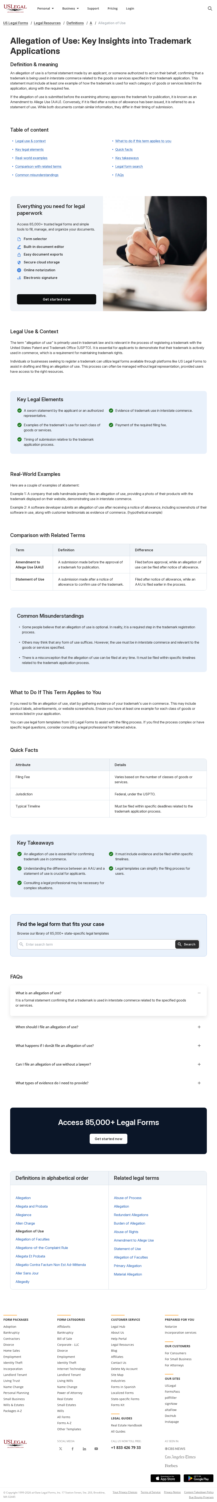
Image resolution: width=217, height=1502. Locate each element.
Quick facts (124, 149)
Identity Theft (12, 1363)
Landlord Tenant (15, 1375)
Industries (118, 1381)
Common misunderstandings (36, 175)
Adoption (9, 1327)
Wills (60, 1411)
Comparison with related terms (38, 166)
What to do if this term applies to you (143, 141)
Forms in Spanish (123, 1387)
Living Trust (11, 1381)
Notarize (171, 1327)
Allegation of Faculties (32, 1239)
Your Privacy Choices (125, 1492)
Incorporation (13, 1369)
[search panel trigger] (210, 8)
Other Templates (69, 1429)
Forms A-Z (64, 1423)
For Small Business (178, 1359)
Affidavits (63, 1327)
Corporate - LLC (68, 1345)
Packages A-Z (12, 1411)
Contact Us (118, 1363)
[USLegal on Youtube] (96, 1448)
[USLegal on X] (60, 1448)
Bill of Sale (64, 1339)
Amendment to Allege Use (134, 1240)
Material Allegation (128, 1274)
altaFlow (171, 1410)
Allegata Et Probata (30, 1256)
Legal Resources (122, 1345)
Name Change (13, 1387)
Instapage (172, 1422)
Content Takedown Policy (199, 1492)
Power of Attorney (69, 1393)
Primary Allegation (128, 1266)
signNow (171, 1404)
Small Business (14, 1399)
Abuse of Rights (126, 1232)
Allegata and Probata (31, 1206)
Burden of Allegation (129, 1223)
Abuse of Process (128, 1198)
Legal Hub (118, 1327)
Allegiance (23, 1215)
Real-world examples (31, 158)
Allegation (23, 1198)
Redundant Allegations (131, 1215)
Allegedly (22, 1282)
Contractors (11, 1339)
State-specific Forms (125, 1399)
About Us (117, 1332)
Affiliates (117, 1357)
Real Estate (65, 1399)
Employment (12, 1357)
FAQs (119, 175)
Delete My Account (124, 1369)
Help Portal (119, 1339)
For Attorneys (174, 1365)
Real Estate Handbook (126, 1425)
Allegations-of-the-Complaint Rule (41, 1248)
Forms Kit (117, 1405)
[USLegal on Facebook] (72, 1448)
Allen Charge (25, 1223)
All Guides (118, 1431)
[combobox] (108, 944)
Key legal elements (29, 149)
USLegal (170, 1386)
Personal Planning (16, 1393)
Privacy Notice (172, 1492)
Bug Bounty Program (201, 1497)
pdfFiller (171, 1398)
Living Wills (65, 1381)
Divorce (8, 1345)
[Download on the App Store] (165, 1478)
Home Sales (11, 1351)
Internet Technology (71, 1369)
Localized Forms (122, 1393)
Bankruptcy (11, 1332)
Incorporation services (180, 1332)
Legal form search (129, 166)
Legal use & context (30, 141)
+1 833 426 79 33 (126, 1447)
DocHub (170, 1416)
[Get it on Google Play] (199, 1478)
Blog (114, 1351)
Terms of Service (151, 1492)
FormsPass (172, 1391)
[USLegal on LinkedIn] (84, 1448)
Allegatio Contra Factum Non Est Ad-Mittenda (50, 1265)
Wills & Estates (13, 1405)
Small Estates (66, 1405)
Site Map (117, 1375)
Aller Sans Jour (27, 1273)
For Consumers (175, 1353)
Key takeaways (127, 158)
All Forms (63, 1417)
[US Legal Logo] (15, 1443)
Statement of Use (127, 1249)
